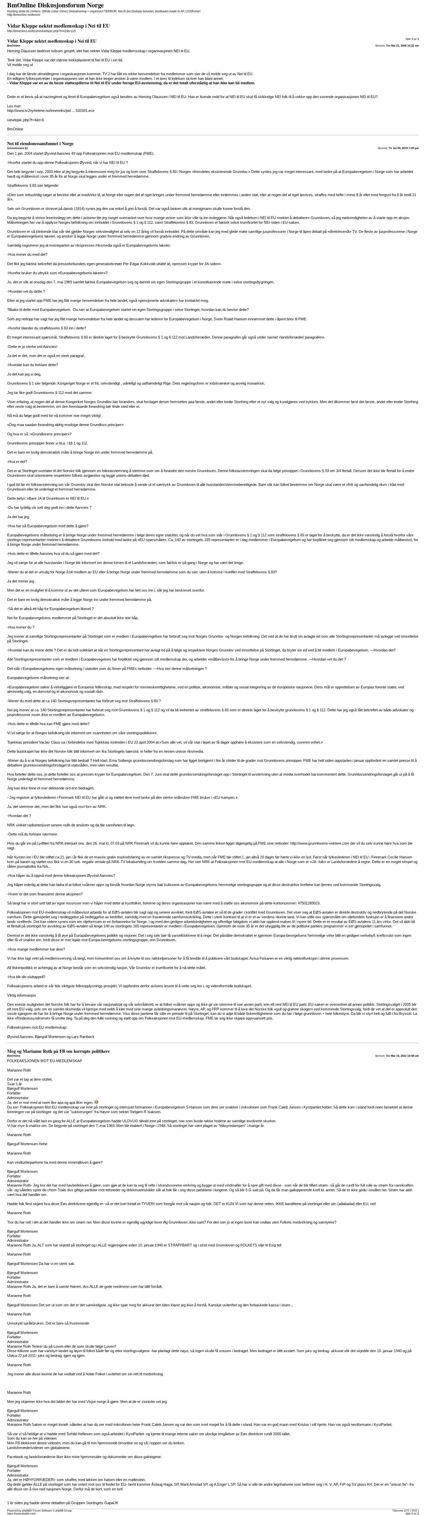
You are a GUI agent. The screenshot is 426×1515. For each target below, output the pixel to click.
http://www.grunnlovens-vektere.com (319, 843)
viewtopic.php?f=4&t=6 (25, 120)
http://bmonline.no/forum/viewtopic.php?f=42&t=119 (41, 31)
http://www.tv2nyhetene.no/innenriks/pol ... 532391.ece (50, 111)
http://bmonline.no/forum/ (23, 15)
